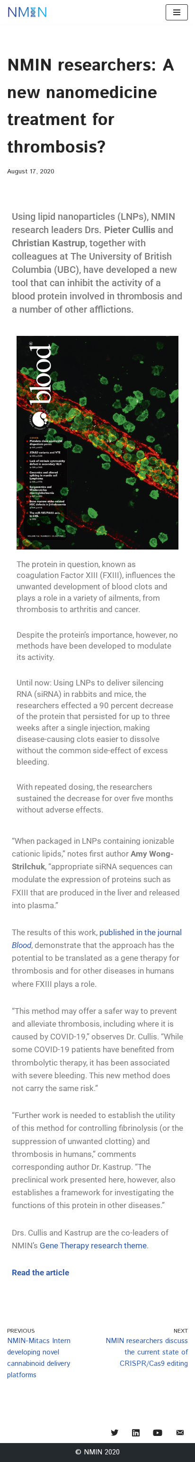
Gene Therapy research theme (93, 1245)
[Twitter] (114, 1433)
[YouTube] (157, 1433)
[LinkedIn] (136, 1433)
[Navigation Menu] (177, 12)
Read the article (40, 1272)
